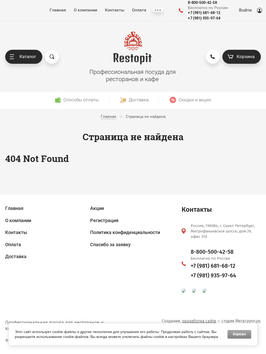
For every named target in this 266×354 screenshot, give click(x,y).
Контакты (114, 10)
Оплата (139, 10)
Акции (97, 208)
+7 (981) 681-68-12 (204, 13)
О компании (85, 10)
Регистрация (104, 220)
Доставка (15, 256)
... (157, 10)
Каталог (27, 56)
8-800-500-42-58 (202, 3)
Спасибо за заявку (110, 244)
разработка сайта (199, 320)
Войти (245, 10)
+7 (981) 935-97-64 (204, 18)
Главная (58, 10)
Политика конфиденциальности (125, 232)
